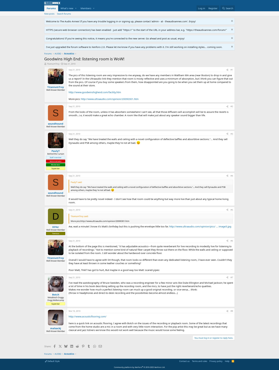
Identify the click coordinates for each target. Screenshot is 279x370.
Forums (51, 8)
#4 (232, 175)
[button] (76, 8)
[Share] (227, 70)
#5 (232, 209)
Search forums (64, 13)
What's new (67, 8)
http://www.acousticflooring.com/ (87, 316)
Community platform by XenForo (139, 367)
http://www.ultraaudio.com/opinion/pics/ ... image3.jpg (200, 226)
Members (86, 8)
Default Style (53, 361)
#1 (232, 69)
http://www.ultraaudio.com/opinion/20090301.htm (110, 99)
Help (227, 361)
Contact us (184, 361)
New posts (49, 13)
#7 (232, 277)
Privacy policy (215, 361)
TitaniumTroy (53, 63)
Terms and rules (199, 361)
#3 (232, 133)
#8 (232, 311)
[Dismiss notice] (231, 21)
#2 (232, 106)
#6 (232, 240)
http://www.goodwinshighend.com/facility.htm (95, 92)
